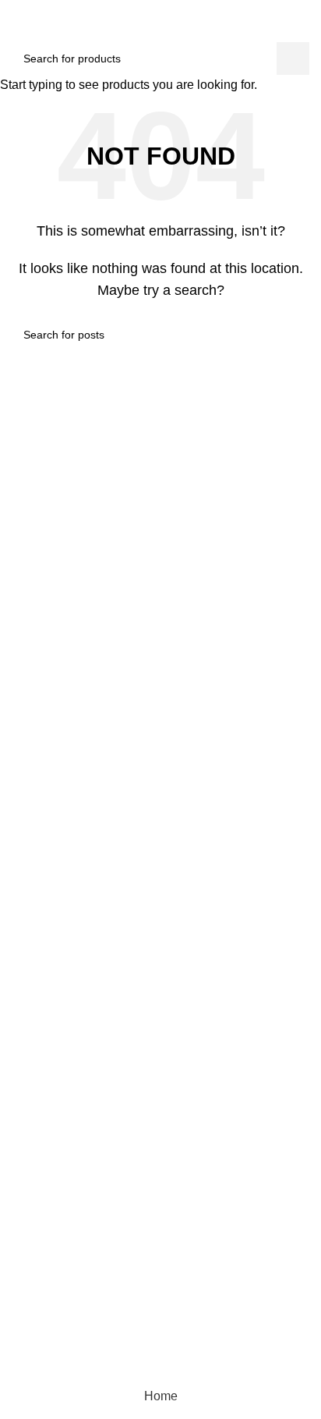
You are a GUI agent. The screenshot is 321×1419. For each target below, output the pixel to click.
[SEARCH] (293, 58)
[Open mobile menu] (18, 26)
